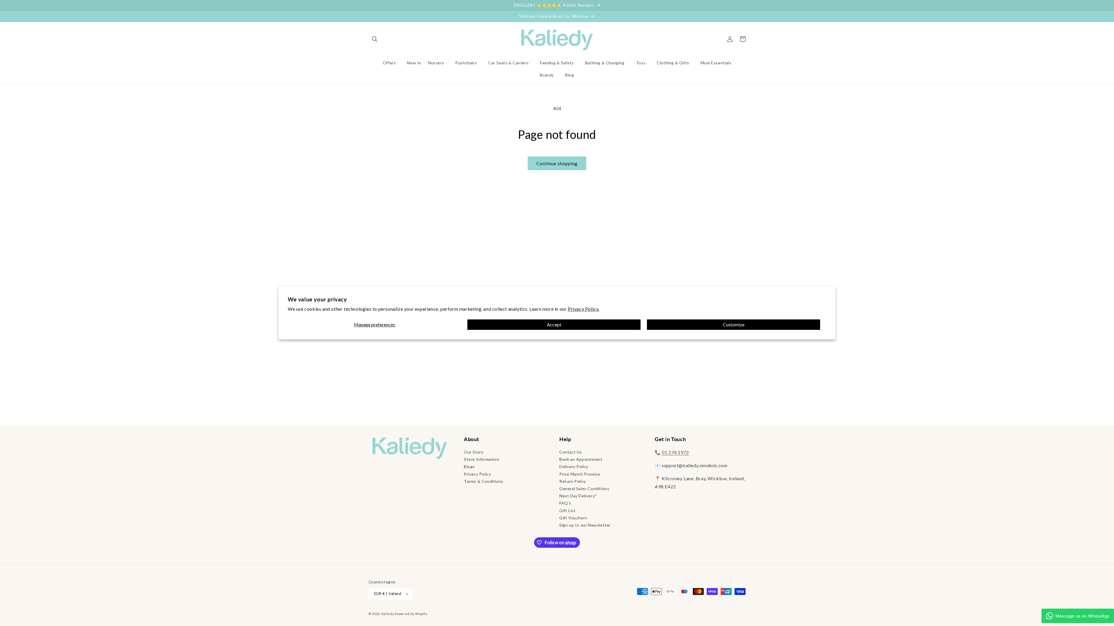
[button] (374, 39)
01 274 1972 (675, 452)
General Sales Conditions (584, 488)
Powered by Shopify (411, 614)
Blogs (469, 466)
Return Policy (572, 481)
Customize (733, 324)
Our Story (473, 452)
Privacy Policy (477, 474)
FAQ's (565, 503)
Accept (554, 324)
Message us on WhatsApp (1082, 616)
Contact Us (570, 452)
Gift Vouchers (573, 517)
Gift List (567, 510)
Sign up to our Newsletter (585, 525)
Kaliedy (387, 614)
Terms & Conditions (483, 481)
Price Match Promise (579, 474)
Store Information (481, 459)
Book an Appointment (580, 459)
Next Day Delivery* (578, 495)
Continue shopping (557, 163)
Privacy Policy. (583, 309)
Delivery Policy (573, 466)
